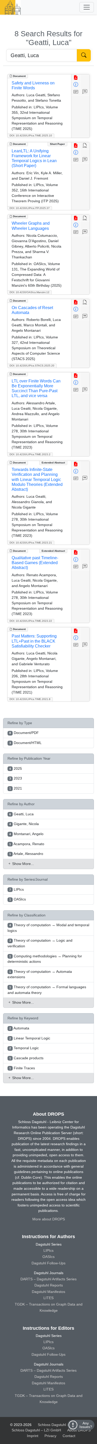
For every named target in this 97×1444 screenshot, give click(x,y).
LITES (48, 1298)
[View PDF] (75, 77)
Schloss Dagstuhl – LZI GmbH (62, 1425)
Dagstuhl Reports (48, 1285)
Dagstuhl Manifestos (48, 1292)
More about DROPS (48, 1219)
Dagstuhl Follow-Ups (48, 1263)
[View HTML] (84, 145)
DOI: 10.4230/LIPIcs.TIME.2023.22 (31, 620)
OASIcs (48, 1257)
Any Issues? (85, 1425)
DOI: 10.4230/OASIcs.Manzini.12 (29, 292)
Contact (69, 1436)
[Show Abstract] (75, 91)
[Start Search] (84, 55)
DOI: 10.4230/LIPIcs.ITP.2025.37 (30, 208)
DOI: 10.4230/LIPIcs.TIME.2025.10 (31, 135)
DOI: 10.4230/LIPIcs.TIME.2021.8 (30, 699)
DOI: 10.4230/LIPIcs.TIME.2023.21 (31, 542)
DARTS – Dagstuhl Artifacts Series (48, 1279)
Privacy (50, 1436)
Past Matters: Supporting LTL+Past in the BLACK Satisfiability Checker (34, 641)
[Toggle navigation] (86, 7)
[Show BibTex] (84, 91)
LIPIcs (48, 1250)
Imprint (32, 1436)
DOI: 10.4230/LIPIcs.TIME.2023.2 (30, 454)
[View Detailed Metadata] (75, 84)
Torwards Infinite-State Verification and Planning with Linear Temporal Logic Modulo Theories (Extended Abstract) (37, 479)
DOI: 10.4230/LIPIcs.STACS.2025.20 (32, 365)
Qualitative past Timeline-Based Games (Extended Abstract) (35, 563)
